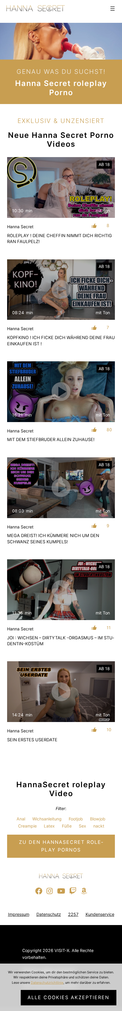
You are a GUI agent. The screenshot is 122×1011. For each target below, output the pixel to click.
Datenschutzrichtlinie (47, 982)
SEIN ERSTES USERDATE (32, 739)
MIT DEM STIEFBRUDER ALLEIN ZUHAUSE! (50, 439)
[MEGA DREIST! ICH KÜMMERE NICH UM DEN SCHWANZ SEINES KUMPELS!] (61, 487)
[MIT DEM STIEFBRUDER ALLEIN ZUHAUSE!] (61, 391)
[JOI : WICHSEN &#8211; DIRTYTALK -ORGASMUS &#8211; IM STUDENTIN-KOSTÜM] (61, 589)
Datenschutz (48, 914)
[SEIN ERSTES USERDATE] (61, 691)
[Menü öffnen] (112, 8)
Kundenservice (100, 914)
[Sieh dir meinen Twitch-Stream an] (72, 891)
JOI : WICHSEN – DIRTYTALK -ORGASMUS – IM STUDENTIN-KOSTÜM (60, 640)
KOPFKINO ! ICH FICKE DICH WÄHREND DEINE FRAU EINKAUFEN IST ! (61, 340)
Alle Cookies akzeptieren (68, 997)
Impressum (18, 914)
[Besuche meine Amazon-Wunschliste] (84, 891)
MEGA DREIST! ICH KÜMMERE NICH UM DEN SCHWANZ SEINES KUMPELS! (53, 538)
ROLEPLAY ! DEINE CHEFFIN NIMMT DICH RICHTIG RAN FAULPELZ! (59, 238)
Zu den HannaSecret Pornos (61, 846)
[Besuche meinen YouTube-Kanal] (61, 891)
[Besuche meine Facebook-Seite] (38, 891)
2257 (73, 914)
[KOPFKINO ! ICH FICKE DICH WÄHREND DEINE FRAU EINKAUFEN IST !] (61, 289)
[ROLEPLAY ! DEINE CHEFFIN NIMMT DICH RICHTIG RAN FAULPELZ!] (61, 187)
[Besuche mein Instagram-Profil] (49, 891)
